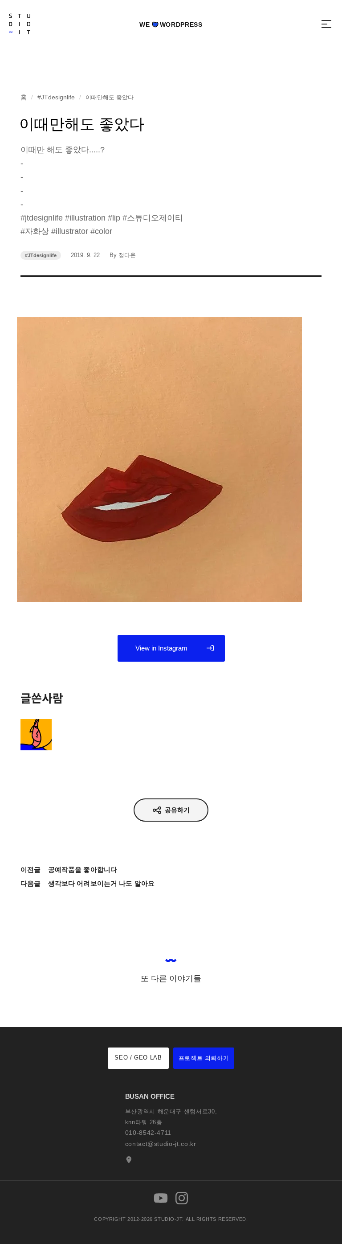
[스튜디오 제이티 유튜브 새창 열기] (161, 1198)
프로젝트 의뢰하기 (204, 1058)
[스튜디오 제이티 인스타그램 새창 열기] (182, 1198)
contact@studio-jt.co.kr (160, 1143)
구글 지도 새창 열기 (127, 1159)
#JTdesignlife (56, 97)
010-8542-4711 (148, 1132)
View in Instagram (161, 648)
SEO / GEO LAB (138, 1057)
